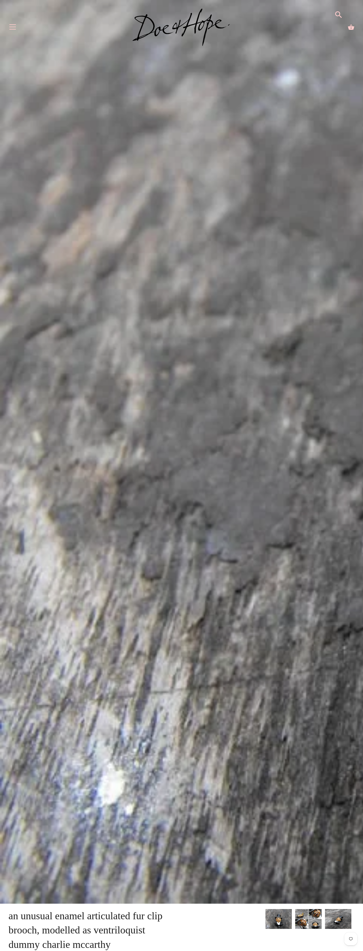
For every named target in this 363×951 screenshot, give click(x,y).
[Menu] (13, 28)
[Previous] (265, 920)
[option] (278, 920)
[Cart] (351, 27)
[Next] (354, 920)
